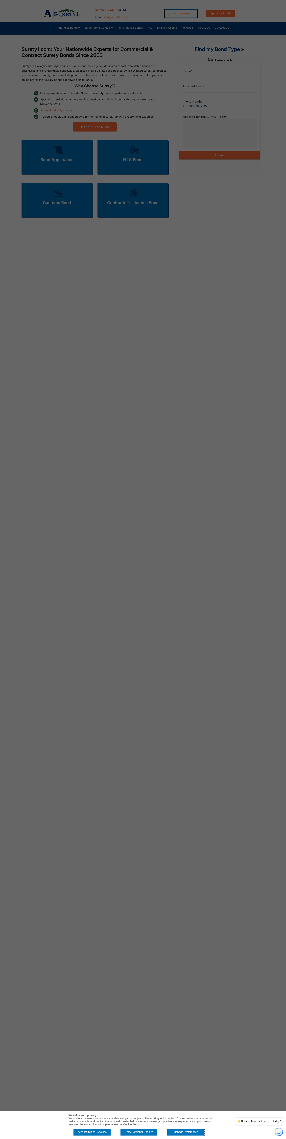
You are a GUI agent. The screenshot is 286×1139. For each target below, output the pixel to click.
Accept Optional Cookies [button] (92, 1132)
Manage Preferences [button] (186, 1132)
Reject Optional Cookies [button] (139, 1132)
